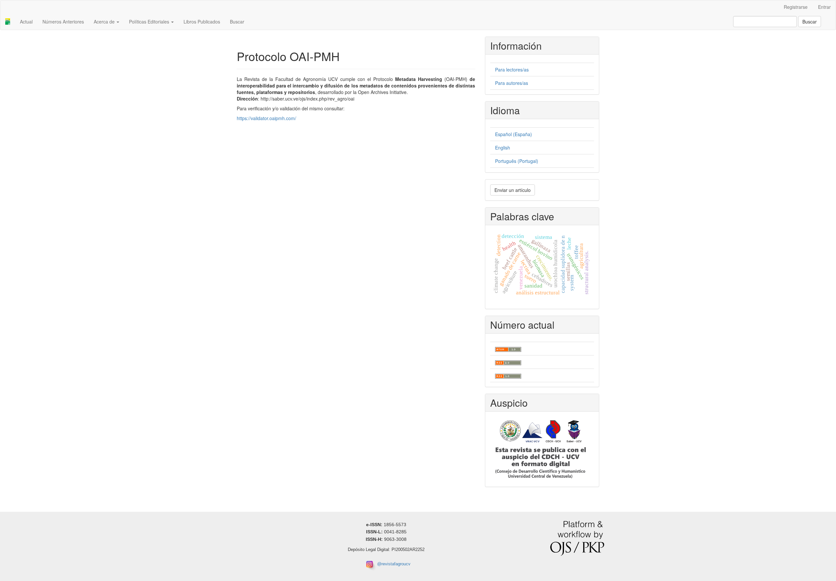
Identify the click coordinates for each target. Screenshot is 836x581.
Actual (26, 21)
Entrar (824, 7)
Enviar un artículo (512, 190)
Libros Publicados (202, 21)
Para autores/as (511, 83)
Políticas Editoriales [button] (149, 21)
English (502, 147)
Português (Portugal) (516, 161)
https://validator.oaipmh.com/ (266, 118)
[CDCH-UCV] (540, 448)
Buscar (237, 21)
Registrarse (796, 7)
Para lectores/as (512, 69)
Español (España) (513, 134)
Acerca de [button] (105, 21)
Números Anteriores (63, 21)
